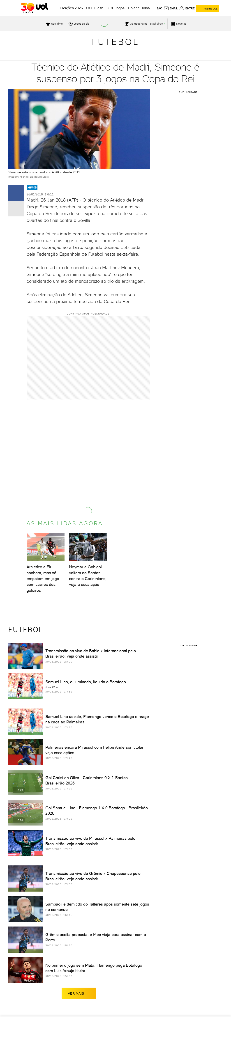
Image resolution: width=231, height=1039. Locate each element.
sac (159, 8)
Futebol (115, 42)
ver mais (76, 993)
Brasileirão (156, 23)
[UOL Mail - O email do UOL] (171, 8)
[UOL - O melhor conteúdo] (35, 8)
